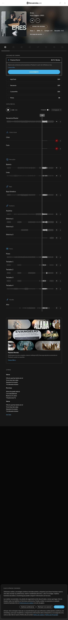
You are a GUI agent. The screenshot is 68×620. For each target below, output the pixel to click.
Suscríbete (34, 72)
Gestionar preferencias (27, 607)
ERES (42, 15)
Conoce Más (11, 67)
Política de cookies (38, 615)
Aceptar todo (59, 607)
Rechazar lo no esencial (44, 607)
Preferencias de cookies (26, 603)
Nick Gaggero (34, 15)
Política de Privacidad (51, 615)
